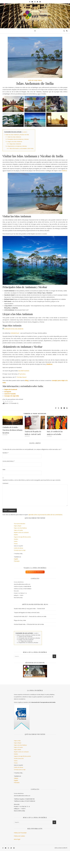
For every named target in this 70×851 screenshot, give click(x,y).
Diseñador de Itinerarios (36, 571)
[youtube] (32, 1)
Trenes (16, 543)
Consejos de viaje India (11, 396)
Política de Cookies (19, 836)
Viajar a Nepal (35, 109)
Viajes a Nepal (17, 526)
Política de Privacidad (20, 833)
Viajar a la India (13, 109)
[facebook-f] (29, 1)
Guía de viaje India (35, 80)
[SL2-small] (13, 120)
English (16, 559)
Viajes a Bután (17, 749)
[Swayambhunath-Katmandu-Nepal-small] (35, 104)
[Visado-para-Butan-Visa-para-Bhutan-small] (56, 104)
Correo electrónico (9, 461)
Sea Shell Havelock (23, 371)
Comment (5, 483)
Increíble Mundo (61, 124)
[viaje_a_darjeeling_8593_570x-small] (56, 120)
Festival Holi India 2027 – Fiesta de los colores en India (30, 616)
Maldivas (64, 170)
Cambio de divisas (18, 548)
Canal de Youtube (10, 394)
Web (4, 469)
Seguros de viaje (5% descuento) (22, 537)
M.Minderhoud (15, 333)
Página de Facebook (10, 389)
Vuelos (16, 541)
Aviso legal (17, 839)
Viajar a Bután (57, 109)
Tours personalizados (19, 523)
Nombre (5, 453)
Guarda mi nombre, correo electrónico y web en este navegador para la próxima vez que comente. (32, 480)
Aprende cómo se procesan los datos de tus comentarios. (46, 514)
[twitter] (37, 1)
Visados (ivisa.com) (18, 758)
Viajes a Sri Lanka (18, 530)
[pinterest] (40, 1)
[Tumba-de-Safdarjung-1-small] (13, 104)
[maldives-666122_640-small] (35, 120)
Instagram (7, 391)
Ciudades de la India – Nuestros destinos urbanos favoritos (12, 430)
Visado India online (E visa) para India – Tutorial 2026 (29, 608)
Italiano (16, 778)
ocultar (24, 132)
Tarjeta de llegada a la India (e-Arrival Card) (26, 612)
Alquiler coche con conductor (21, 532)
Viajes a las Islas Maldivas (20, 528)
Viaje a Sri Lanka (13, 124)
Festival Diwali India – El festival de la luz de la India (29, 624)
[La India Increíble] (35, 15)
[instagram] (35, 1)
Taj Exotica (22, 374)
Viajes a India (17, 740)
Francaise (16, 561)
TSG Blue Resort (21, 377)
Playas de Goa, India (20, 620)
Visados (16, 539)
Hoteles (16, 534)
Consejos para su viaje (19, 550)
